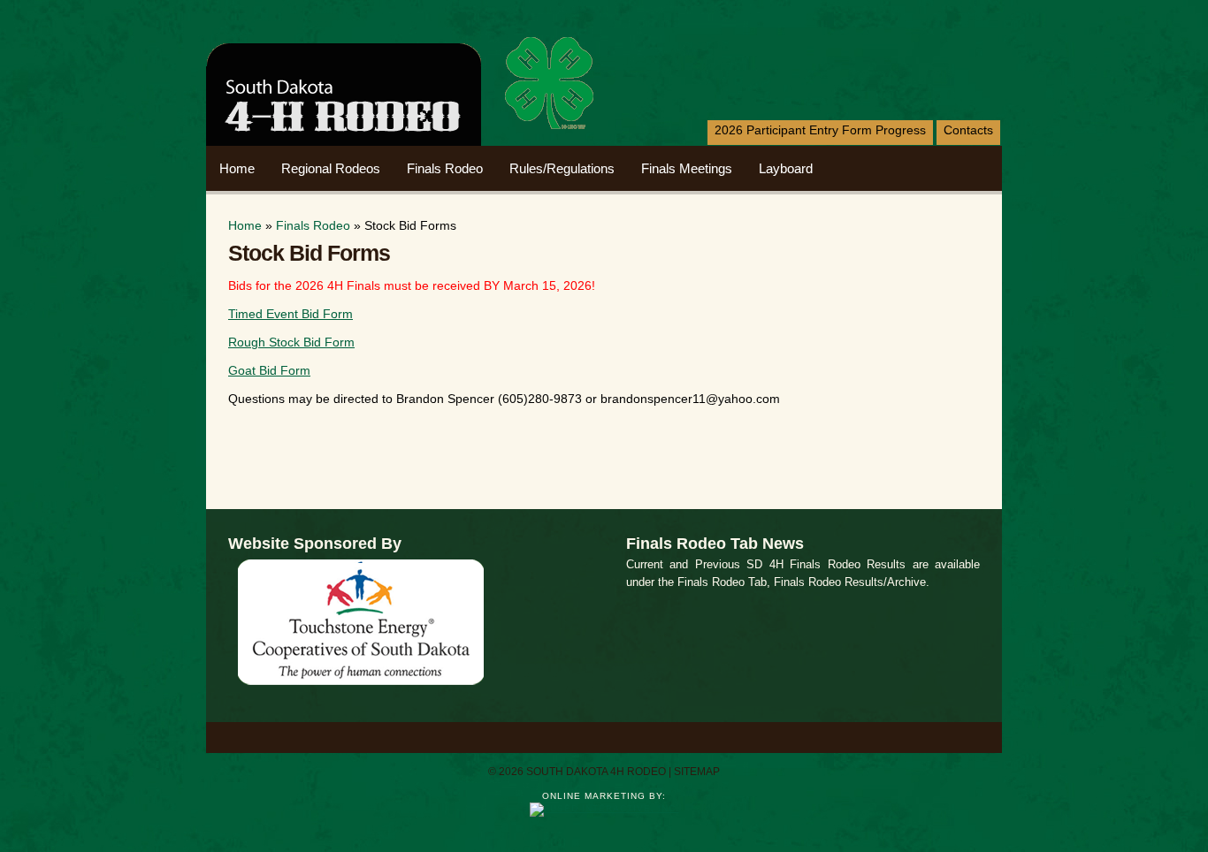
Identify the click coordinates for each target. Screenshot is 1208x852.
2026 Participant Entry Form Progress (820, 130)
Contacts (968, 130)
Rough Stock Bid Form (291, 342)
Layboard (786, 168)
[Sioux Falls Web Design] (604, 808)
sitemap (697, 771)
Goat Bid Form (269, 370)
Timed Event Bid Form (290, 314)
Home (245, 225)
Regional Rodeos (330, 168)
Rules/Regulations (562, 168)
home (237, 168)
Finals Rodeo (445, 168)
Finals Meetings (686, 168)
